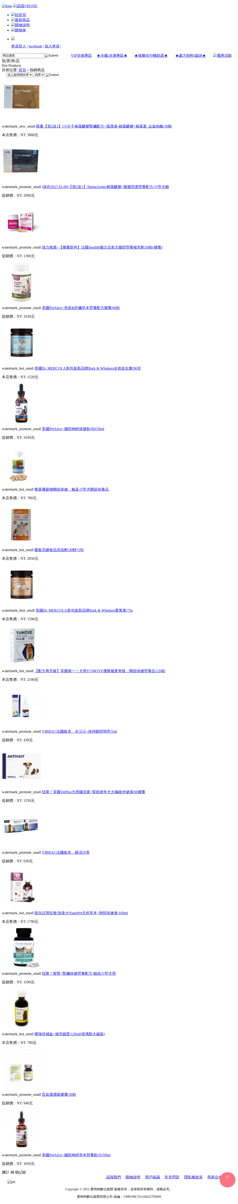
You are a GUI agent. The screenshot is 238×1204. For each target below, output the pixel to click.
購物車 (20, 30)
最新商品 (22, 20)
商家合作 (214, 1177)
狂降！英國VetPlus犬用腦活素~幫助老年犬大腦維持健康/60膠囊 (93, 792)
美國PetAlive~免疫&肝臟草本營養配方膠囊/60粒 (81, 308)
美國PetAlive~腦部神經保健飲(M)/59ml (73, 429)
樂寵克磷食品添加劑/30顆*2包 (59, 550)
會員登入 (18, 46)
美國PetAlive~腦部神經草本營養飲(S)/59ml (76, 1155)
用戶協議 (152, 1177)
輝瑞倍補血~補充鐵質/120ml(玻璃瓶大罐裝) (69, 1034)
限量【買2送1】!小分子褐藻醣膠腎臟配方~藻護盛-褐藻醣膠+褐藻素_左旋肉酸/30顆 (104, 126)
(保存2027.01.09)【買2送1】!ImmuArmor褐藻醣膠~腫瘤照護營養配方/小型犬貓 (105, 187)
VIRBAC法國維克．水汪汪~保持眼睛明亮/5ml (79, 731)
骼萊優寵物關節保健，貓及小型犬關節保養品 (71, 489)
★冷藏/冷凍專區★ (112, 55)
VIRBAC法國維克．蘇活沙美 (66, 852)
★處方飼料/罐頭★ (190, 55)
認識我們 (113, 1177)
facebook (35, 46)
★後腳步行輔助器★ (151, 55)
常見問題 (172, 1177)
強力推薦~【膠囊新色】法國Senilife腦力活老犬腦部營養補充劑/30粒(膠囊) (102, 247)
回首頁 (20, 15)
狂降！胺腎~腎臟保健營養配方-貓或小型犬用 (79, 973)
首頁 (22, 70)
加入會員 (52, 46)
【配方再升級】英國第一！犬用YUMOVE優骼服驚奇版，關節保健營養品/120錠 (99, 671)
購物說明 (22, 25)
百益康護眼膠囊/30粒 (59, 1094)
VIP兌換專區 (81, 55)
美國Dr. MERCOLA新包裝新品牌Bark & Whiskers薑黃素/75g (84, 610)
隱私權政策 (193, 1177)
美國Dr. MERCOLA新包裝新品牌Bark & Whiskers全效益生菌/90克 (87, 368)
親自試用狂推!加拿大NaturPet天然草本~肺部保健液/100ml (81, 913)
